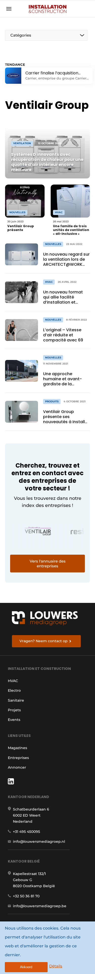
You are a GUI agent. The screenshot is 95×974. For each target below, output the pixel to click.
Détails (55, 966)
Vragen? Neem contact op (44, 641)
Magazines (17, 748)
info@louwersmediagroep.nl (39, 841)
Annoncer (17, 767)
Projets (14, 710)
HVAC (13, 681)
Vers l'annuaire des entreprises (48, 563)
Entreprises (18, 757)
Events (14, 719)
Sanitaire (16, 700)
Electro (14, 690)
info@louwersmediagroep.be (39, 906)
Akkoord (26, 967)
